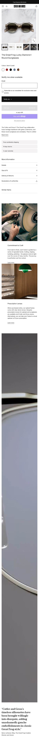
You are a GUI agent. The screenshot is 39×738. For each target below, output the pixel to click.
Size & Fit (5, 170)
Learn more (11, 262)
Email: (3, 81)
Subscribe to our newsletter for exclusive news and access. (20, 92)
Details (4, 165)
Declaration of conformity (10, 181)
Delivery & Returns (8, 176)
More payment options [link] (19, 120)
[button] (3, 6)
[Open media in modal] (33, 40)
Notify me (7, 99)
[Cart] (36, 6)
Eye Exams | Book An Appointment (19, 2)
